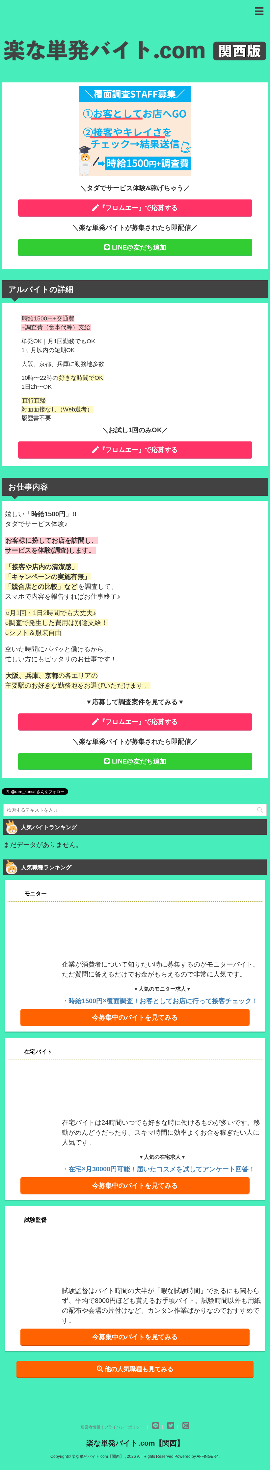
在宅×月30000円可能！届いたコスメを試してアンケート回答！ (161, 1169)
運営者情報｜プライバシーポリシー (112, 1427)
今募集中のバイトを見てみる (135, 1017)
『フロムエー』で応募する (138, 207)
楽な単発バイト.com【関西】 (135, 1443)
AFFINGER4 (208, 1456)
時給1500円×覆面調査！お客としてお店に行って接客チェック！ (163, 1001)
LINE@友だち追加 (138, 247)
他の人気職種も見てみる (138, 1368)
